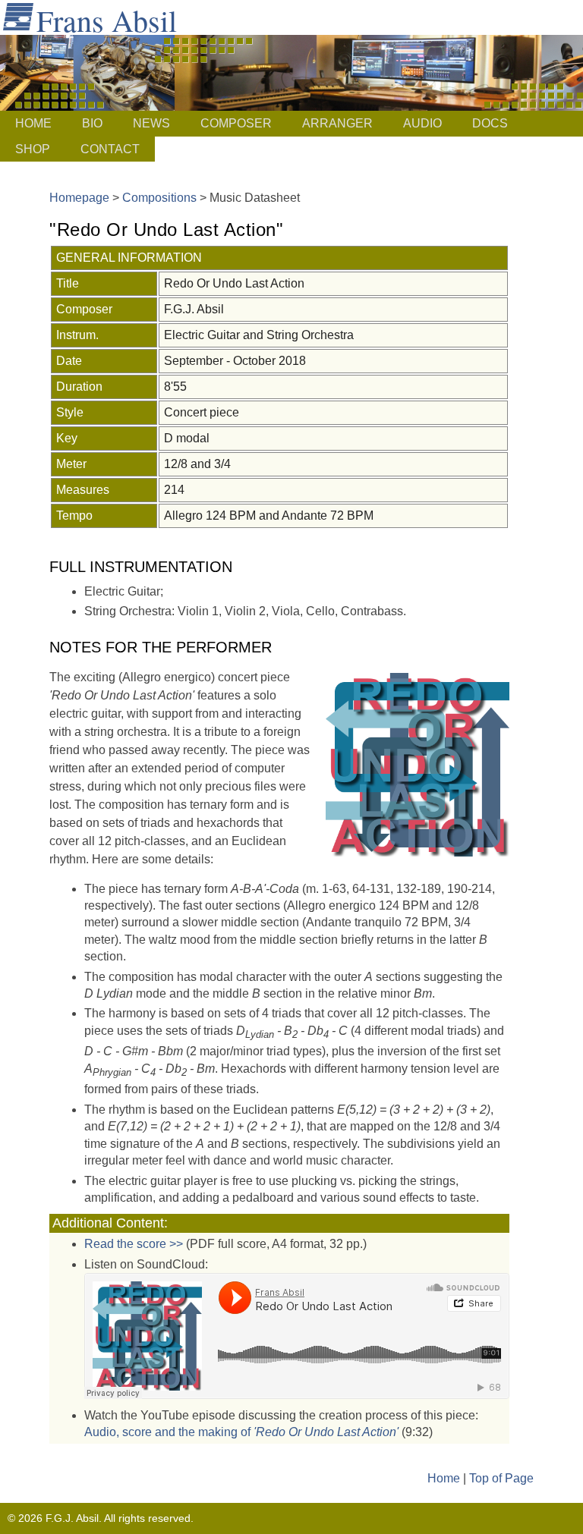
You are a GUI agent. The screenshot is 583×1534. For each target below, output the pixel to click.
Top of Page (501, 1478)
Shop (32, 149)
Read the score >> (133, 1243)
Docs (490, 123)
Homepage (79, 197)
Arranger (337, 123)
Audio (422, 123)
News (151, 123)
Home (33, 123)
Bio (92, 123)
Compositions (159, 197)
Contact (110, 149)
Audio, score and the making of (241, 1432)
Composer (236, 123)
